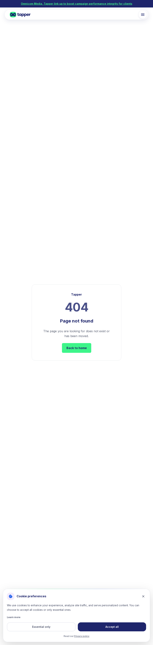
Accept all (112, 626)
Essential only (41, 626)
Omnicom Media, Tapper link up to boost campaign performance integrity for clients (76, 3)
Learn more (13, 617)
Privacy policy (81, 636)
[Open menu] (143, 14)
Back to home (76, 348)
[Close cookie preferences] (143, 596)
